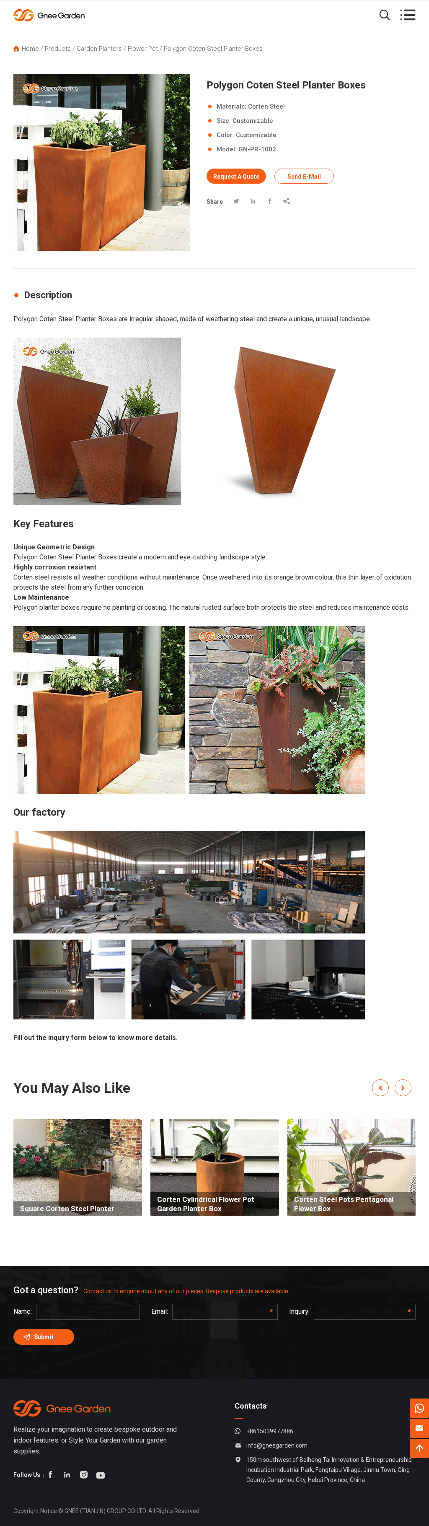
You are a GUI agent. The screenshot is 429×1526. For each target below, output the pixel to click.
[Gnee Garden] (50, 15)
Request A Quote (236, 176)
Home (30, 48)
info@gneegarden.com (277, 1445)
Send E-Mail (304, 176)
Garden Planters (99, 48)
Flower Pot (143, 48)
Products (58, 48)
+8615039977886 (269, 1431)
